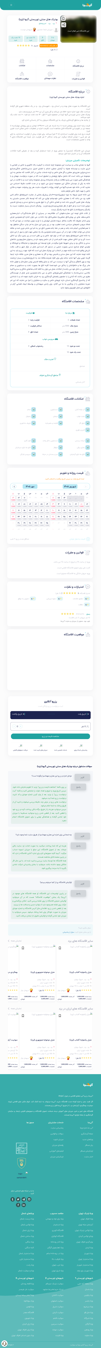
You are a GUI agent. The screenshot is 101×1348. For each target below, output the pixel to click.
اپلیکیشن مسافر (86, 1151)
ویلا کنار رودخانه (57, 1242)
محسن (39, 29)
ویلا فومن (30, 1306)
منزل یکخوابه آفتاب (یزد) (80, 972)
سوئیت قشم (58, 1318)
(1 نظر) (53, 50)
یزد (54, 23)
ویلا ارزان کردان (28, 1324)
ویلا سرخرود (88, 1306)
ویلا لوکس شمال (27, 1224)
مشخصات (50, 65)
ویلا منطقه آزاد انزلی (85, 1283)
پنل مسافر (89, 1145)
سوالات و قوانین (56, 1133)
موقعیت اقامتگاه (22, 78)
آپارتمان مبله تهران (85, 1224)
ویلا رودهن (88, 1329)
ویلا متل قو (88, 1312)
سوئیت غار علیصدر (26, 1289)
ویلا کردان (89, 1247)
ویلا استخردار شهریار (85, 1265)
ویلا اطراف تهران (87, 1219)
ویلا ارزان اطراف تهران (26, 1329)
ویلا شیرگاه (88, 1318)
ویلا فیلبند (59, 1335)
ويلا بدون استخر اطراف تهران (22, 1335)
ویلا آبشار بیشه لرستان (25, 1295)
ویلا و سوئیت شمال (26, 1270)
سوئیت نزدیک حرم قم (54, 1283)
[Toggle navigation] (11, 5)
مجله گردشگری (87, 1133)
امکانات (22, 65)
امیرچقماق (42, 23)
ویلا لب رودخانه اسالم (54, 1253)
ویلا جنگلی (29, 1242)
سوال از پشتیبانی (68, 932)
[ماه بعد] (14, 486)
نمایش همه (16, 940)
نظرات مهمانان (50, 78)
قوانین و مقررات (78, 78)
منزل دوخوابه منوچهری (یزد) (42, 972)
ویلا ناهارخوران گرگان (55, 1247)
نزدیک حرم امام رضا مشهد (53, 1289)
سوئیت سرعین (57, 1324)
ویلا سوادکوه (29, 1301)
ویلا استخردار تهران (85, 1259)
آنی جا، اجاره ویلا (86, 1128)
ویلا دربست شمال (27, 1219)
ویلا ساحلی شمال (27, 1236)
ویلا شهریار (88, 1253)
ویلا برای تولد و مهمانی (54, 1219)
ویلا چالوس (88, 1295)
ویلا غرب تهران (57, 1265)
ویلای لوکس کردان (86, 1236)
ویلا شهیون (29, 1318)
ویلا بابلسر (89, 1301)
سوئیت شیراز (58, 1306)
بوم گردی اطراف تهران (84, 1242)
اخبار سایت (88, 1156)
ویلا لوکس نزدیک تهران (84, 1230)
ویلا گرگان (89, 1324)
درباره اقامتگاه (78, 66)
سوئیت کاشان (57, 1295)
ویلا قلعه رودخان (27, 1283)
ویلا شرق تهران (57, 1270)
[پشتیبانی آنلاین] (4, 1343)
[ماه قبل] (86, 486)
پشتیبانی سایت (57, 1128)
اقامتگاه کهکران (57, 1236)
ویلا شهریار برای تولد (85, 1270)
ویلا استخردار (58, 1224)
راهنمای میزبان (57, 1145)
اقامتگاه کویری (57, 1230)
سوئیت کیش (57, 1312)
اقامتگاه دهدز (28, 1312)
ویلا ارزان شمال (28, 1230)
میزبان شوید (58, 1139)
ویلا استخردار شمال (26, 1253)
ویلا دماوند (89, 1335)
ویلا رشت (30, 1265)
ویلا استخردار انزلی (26, 1259)
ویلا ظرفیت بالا (57, 1259)
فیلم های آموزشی (56, 1151)
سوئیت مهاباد (57, 1329)
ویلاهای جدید (87, 1139)
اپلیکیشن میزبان (56, 1156)
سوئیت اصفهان (57, 1301)
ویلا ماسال (89, 1289)
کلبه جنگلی (29, 1247)
